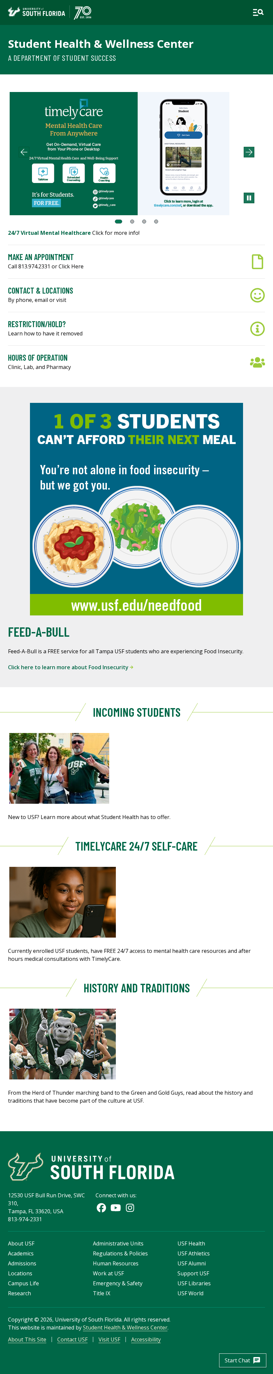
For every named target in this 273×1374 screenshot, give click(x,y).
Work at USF (108, 1273)
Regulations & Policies (120, 1253)
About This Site (27, 1339)
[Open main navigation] (258, 12)
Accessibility (146, 1339)
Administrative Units (118, 1243)
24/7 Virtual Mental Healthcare (50, 232)
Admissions (22, 1263)
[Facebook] (101, 1208)
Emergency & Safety (117, 1283)
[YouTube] (116, 1208)
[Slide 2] (132, 222)
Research (19, 1293)
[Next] (249, 152)
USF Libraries (194, 1283)
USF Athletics (193, 1253)
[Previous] (24, 152)
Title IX (101, 1293)
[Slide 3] (144, 222)
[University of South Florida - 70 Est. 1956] (49, 12)
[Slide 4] (156, 222)
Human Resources (115, 1263)
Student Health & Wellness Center (100, 43)
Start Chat (243, 1360)
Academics (21, 1253)
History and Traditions (137, 987)
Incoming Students (136, 712)
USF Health (191, 1243)
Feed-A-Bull (39, 631)
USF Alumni (191, 1263)
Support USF (193, 1273)
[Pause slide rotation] (249, 198)
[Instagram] (130, 1208)
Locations (20, 1273)
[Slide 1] (118, 222)
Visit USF (109, 1339)
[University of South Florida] (91, 1166)
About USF (21, 1243)
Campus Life (23, 1283)
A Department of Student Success (62, 57)
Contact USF (72, 1339)
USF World (190, 1293)
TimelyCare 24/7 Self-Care (136, 846)
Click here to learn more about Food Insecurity (69, 667)
